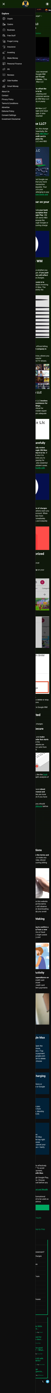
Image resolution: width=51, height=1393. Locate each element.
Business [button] (11, 30)
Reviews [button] (10, 75)
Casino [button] (10, 24)
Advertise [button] (5, 107)
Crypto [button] (10, 19)
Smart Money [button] (13, 86)
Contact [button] (5, 95)
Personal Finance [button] (14, 64)
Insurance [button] (11, 47)
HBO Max (44, 134)
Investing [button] (11, 52)
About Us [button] (5, 91)
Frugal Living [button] (12, 41)
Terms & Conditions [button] (10, 103)
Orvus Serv (38, 1343)
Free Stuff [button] (11, 35)
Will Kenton (36, 33)
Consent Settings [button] (9, 115)
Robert (41, 1332)
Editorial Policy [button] (8, 111)
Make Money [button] (12, 58)
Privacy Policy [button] (8, 99)
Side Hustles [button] (12, 80)
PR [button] (8, 69)
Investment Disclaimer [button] (11, 119)
